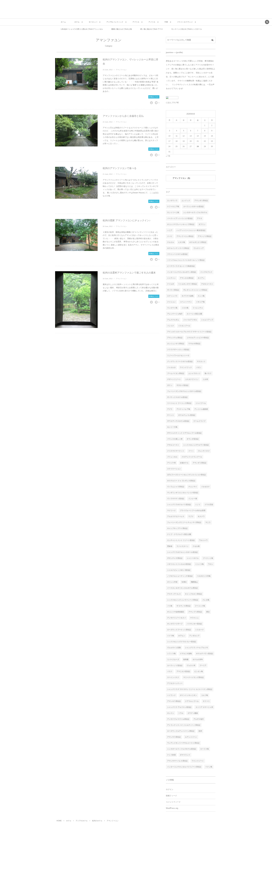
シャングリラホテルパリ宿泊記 (179, 505)
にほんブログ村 (172, 102)
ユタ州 (205, 379)
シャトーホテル (193, 558)
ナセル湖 (196, 546)
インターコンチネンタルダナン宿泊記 (181, 272)
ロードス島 (204, 749)
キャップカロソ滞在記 (193, 594)
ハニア (169, 230)
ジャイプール (201, 403)
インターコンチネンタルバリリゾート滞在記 (184, 767)
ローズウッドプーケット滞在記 (179, 630)
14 (198, 136)
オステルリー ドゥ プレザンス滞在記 (181, 481)
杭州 (200, 731)
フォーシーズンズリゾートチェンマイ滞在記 (184, 522)
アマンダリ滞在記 (201, 201)
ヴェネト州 (191, 665)
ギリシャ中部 (172, 582)
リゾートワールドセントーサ (178, 356)
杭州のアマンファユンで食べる (119, 168)
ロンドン (170, 713)
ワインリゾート (198, 761)
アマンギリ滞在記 (199, 463)
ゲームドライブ (199, 421)
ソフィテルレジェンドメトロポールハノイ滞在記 (186, 260)
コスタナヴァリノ (192, 379)
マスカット (201, 361)
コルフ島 (204, 695)
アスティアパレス (174, 594)
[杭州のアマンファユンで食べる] (76, 183)
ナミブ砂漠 (171, 755)
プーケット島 (208, 558)
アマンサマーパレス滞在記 (177, 761)
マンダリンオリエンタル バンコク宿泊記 (182, 493)
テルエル (170, 242)
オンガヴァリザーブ (174, 624)
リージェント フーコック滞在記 (179, 403)
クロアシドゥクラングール (192, 457)
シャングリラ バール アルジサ (196, 648)
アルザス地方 (199, 719)
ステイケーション (174, 469)
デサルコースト (173, 445)
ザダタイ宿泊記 (182, 385)
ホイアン (201, 278)
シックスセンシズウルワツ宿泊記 (196, 445)
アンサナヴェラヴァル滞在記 (178, 719)
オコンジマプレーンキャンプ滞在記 (180, 224)
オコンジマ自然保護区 (175, 612)
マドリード (171, 510)
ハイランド (171, 695)
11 (177, 136)
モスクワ (201, 516)
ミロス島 (185, 308)
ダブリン (202, 224)
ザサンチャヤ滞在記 (174, 558)
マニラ (208, 522)
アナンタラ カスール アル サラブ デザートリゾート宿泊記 (189, 332)
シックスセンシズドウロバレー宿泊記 (181, 642)
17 (169, 141)
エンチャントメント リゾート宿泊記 (181, 540)
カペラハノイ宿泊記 (174, 665)
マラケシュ (194, 618)
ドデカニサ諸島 (186, 654)
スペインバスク (173, 677)
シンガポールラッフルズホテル (195, 212)
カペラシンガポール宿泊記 (193, 206)
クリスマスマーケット (175, 451)
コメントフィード (173, 802)
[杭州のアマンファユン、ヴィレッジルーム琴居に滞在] (76, 74)
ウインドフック (186, 367)
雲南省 (169, 546)
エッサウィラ (172, 201)
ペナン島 (208, 767)
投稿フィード (171, 796)
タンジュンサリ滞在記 (175, 344)
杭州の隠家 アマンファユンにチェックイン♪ (126, 220)
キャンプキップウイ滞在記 (177, 528)
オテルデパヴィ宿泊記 (204, 654)
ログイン (169, 790)
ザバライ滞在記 (173, 290)
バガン (198, 367)
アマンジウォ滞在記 (174, 338)
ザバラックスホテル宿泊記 (177, 397)
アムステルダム (173, 320)
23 (212, 141)
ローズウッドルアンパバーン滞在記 (180, 731)
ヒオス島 (181, 242)
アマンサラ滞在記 (174, 737)
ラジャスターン (182, 546)
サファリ (206, 701)
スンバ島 (201, 296)
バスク (169, 671)
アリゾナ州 (171, 463)
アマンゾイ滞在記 (204, 236)
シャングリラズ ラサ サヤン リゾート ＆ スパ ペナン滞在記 (189, 689)
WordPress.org (172, 808)
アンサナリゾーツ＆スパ (176, 618)
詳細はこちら (154, 97)
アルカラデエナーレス (175, 516)
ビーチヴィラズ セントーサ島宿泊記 (181, 266)
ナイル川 (170, 284)
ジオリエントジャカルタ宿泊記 (179, 564)
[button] (267, 22)
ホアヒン (181, 636)
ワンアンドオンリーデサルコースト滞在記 (183, 743)
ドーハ (191, 451)
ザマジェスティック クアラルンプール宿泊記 (184, 433)
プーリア (202, 665)
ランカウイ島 (172, 308)
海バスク (208, 373)
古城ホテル (184, 463)
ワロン (210, 564)
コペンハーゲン (186, 302)
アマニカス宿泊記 (183, 671)
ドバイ (169, 236)
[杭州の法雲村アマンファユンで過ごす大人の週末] (76, 299)
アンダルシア (194, 636)
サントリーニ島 (173, 212)
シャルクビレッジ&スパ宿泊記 (178, 570)
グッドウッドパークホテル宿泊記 (180, 361)
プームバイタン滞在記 (175, 373)
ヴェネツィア (199, 248)
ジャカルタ (171, 367)
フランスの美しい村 (174, 439)
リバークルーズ (173, 660)
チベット (170, 415)
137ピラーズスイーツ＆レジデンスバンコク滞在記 (186, 475)
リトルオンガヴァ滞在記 (187, 284)
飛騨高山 (194, 582)
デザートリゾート (174, 379)
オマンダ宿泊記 (193, 439)
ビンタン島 (198, 671)
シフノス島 (171, 654)
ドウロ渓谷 (209, 505)
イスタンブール (184, 326)
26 (184, 146)
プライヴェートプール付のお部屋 (192, 510)
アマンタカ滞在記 (187, 278)
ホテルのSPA (198, 660)
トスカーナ (199, 630)
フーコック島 (200, 606)
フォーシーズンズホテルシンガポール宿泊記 (184, 391)
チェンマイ (192, 487)
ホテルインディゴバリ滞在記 (178, 248)
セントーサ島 (172, 427)
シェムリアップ (207, 320)
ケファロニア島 (173, 206)
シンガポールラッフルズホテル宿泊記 (181, 749)
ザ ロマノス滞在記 (184, 606)
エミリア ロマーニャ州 (204, 707)
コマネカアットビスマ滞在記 (198, 338)
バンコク (170, 326)
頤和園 (185, 660)
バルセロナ (205, 487)
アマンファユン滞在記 (185, 236)
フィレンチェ (198, 308)
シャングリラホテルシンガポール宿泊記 (182, 552)
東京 (208, 612)
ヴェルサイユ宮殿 (174, 648)
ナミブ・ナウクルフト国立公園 (179, 534)
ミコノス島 (199, 564)
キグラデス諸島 (188, 296)
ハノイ (197, 505)
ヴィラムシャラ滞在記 (175, 487)
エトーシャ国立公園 (194, 314)
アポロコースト (207, 284)
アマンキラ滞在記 (174, 701)
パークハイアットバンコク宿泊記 (180, 218)
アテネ (199, 218)
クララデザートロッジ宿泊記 (178, 350)
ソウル (180, 713)
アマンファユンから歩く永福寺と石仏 (123, 116)
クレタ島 (205, 600)
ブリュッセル (172, 457)
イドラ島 (170, 636)
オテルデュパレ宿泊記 (186, 415)
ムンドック (186, 201)
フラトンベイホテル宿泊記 (177, 254)
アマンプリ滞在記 (195, 612)
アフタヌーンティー (174, 683)
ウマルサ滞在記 (194, 344)
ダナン (169, 385)
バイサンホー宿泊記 (194, 624)
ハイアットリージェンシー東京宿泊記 (191, 230)
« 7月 (168, 156)
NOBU (184, 582)
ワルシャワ (203, 540)
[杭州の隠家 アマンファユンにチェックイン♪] (76, 235)
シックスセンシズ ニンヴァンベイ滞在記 (182, 600)
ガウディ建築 (193, 713)
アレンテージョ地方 (174, 314)
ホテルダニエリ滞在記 (197, 242)
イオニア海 (200, 302)
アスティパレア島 (183, 409)
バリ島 (169, 606)
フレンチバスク (204, 451)
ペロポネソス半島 (204, 576)
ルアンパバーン (191, 737)
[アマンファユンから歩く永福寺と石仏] (76, 130)
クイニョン (171, 302)
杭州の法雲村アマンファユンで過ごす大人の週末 (129, 272)
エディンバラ (172, 296)
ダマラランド (185, 755)
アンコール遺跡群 (201, 409)
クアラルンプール (192, 701)
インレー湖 (192, 499)
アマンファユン (121, 70)
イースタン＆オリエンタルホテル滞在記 (182, 588)
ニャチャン (171, 278)
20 (191, 141)
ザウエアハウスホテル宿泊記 (178, 421)
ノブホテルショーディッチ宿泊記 (180, 576)
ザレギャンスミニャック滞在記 (195, 290)
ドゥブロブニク (206, 272)
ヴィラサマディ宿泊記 (175, 499)
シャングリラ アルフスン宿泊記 (179, 707)
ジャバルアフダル (190, 320)
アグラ (169, 409)
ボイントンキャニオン (188, 695)
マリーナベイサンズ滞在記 (193, 677)
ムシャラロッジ (194, 373)
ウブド (191, 516)
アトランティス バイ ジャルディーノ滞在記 (183, 725)
